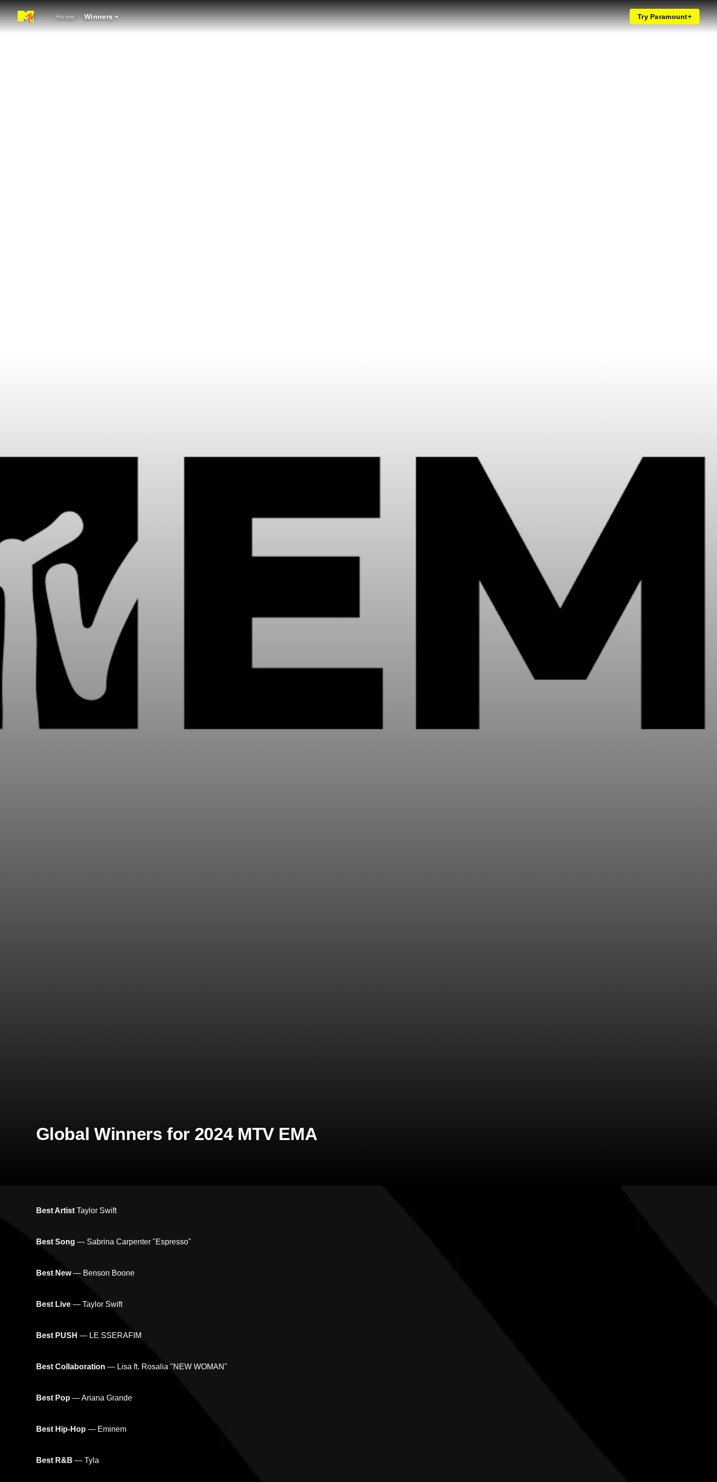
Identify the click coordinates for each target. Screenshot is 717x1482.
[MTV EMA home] (27, 16)
